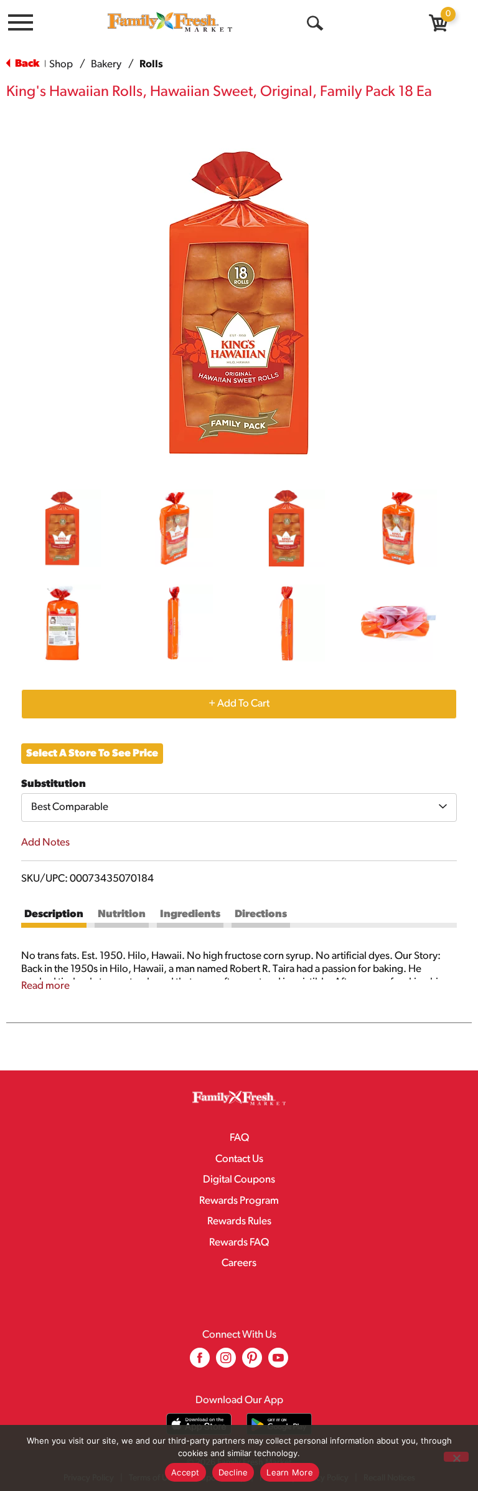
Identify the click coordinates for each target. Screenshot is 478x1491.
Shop (61, 64)
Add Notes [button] (45, 842)
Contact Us (239, 1159)
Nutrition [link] (122, 914)
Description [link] (53, 914)
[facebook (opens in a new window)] (200, 1362)
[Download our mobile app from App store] (199, 1424)
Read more (45, 986)
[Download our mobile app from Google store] (279, 1424)
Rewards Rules (239, 1221)
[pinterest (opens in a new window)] (252, 1362)
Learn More (289, 1472)
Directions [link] (261, 914)
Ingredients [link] (190, 914)
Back (26, 64)
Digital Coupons (239, 1179)
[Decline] (456, 1457)
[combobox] (239, 807)
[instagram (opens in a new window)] (226, 1362)
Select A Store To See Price (92, 753)
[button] (62, 528)
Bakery (106, 64)
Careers (239, 1263)
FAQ (239, 1138)
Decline (233, 1472)
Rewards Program (239, 1201)
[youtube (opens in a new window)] (278, 1362)
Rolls (151, 64)
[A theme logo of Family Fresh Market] (170, 21)
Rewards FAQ (239, 1242)
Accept (185, 1472)
